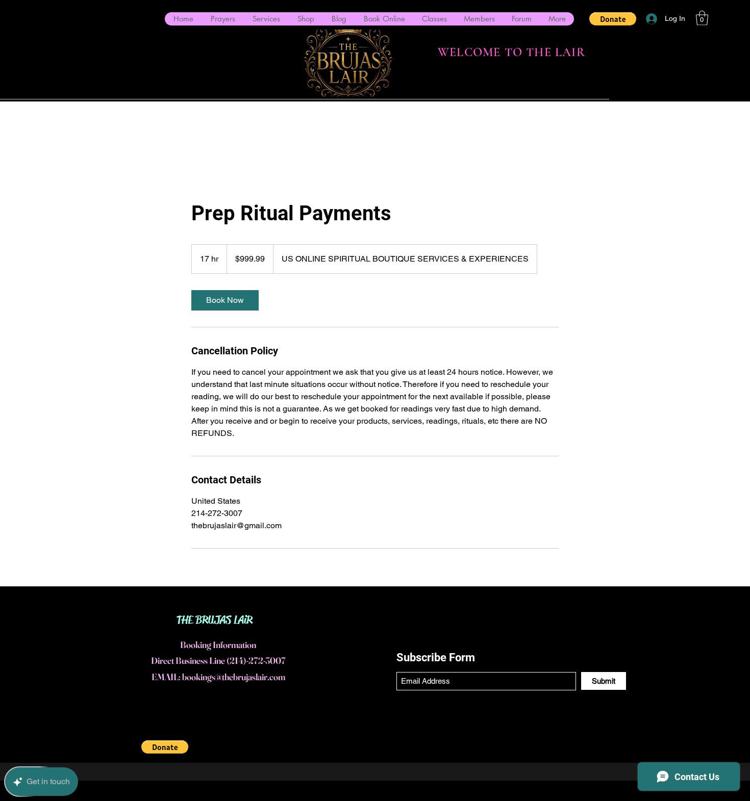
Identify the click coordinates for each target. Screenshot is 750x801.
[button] (612, 18)
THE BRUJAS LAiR (215, 620)
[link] (225, 300)
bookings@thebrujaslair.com (233, 677)
